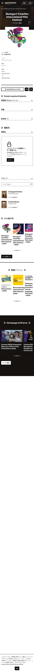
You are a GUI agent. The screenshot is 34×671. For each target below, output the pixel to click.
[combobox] (17, 184)
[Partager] (26, 89)
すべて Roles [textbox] (6, 184)
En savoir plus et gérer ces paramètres (12, 664)
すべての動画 (6, 363)
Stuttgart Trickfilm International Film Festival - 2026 (18, 241)
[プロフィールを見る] (30, 3)
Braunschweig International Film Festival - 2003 (19, 291)
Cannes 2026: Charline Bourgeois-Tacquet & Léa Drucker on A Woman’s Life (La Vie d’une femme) (11, 348)
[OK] (17, 668)
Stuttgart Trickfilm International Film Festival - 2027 (6, 240)
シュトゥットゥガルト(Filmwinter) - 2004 (6, 288)
